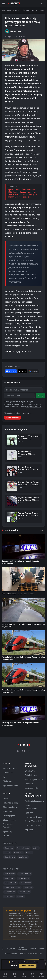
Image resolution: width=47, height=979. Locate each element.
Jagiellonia (28, 887)
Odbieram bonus (27, 966)
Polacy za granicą (10, 803)
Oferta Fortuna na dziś (34, 825)
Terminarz (29, 784)
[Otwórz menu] (3, 3)
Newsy (26, 10)
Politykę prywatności (33, 407)
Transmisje (7, 811)
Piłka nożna (8, 773)
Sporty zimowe (37, 10)
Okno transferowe (10, 807)
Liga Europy (23, 857)
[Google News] (29, 751)
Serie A (7, 852)
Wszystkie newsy (10, 768)
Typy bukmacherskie (33, 817)
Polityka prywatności (22, 949)
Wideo (5, 798)
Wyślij (40, 396)
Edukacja (6, 836)
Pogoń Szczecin (11, 883)
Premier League (23, 848)
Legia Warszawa (25, 874)
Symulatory (7, 831)
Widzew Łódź (26, 883)
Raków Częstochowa (12, 887)
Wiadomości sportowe (11, 10)
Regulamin (11, 949)
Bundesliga (18, 852)
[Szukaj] (42, 3)
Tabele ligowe (31, 775)
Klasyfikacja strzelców (34, 779)
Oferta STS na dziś (33, 821)
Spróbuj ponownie (12, 418)
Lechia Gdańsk (24, 892)
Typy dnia (29, 813)
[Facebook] (23, 751)
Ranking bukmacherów (34, 801)
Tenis (5, 777)
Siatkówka (7, 781)
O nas (3, 949)
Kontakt (33, 949)
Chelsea (20, 896)
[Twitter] (18, 751)
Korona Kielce (10, 892)
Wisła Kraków (10, 874)
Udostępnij (12, 371)
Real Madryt (9, 896)
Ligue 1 (28, 852)
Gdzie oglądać (9, 816)
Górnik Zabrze (23, 878)
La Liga (35, 848)
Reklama (42, 949)
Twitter (23, 371)
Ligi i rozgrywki (31, 788)
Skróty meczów (9, 820)
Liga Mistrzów (10, 857)
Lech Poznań (9, 878)
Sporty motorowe (10, 785)
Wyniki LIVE (30, 771)
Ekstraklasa (9, 848)
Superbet (29, 830)
